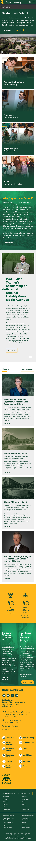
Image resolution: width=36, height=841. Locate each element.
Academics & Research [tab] (24, 793)
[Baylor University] (11, 2)
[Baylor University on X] (18, 834)
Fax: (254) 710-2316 (12, 729)
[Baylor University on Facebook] (11, 834)
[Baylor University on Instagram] (14, 834)
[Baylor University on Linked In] (22, 834)
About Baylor (6, 796)
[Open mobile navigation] (34, 2)
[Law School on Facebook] (4, 695)
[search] (29, 2)
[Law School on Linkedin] (12, 695)
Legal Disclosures (7, 827)
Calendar (5, 807)
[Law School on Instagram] (8, 695)
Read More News (27, 369)
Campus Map (6, 809)
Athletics (5, 799)
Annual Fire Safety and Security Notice (8, 818)
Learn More (9, 243)
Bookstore (5, 804)
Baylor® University (16, 837)
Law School (6, 6)
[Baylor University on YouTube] (28, 834)
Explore (19, 30)
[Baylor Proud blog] (7, 834)
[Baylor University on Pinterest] (25, 834)
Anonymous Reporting (8, 815)
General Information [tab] (9, 793)
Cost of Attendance (7, 822)
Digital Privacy (6, 825)
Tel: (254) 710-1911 (11, 726)
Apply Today (8, 30)
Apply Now (29, 682)
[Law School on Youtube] (16, 695)
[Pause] (2, 52)
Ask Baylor (5, 801)
